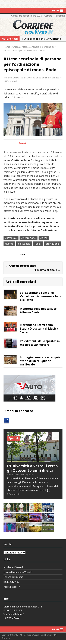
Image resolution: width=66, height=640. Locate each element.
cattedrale (11, 238)
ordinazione (52, 243)
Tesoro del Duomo (13, 576)
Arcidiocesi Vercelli (13, 567)
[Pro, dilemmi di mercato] (35, 520)
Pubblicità (60, 15)
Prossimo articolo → (47, 270)
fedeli (38, 243)
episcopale (24, 243)
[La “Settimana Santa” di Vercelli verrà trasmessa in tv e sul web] (10, 297)
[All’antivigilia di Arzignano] (10, 520)
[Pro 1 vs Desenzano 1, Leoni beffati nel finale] (48, 529)
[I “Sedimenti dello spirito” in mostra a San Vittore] (10, 345)
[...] (48, 490)
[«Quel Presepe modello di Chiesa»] (22, 510)
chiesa (44, 238)
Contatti (48, 15)
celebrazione (28, 238)
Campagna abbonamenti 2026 (26, 15)
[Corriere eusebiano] (33, 27)
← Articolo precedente (20, 265)
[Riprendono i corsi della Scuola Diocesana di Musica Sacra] (10, 329)
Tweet (22, 143)
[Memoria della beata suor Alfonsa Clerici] (10, 313)
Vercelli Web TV (12, 586)
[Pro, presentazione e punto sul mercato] (10, 529)
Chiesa (55, 77)
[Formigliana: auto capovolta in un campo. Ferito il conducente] (22, 520)
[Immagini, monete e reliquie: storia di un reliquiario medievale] (10, 362)
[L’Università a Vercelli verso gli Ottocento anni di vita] (33, 459)
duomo (9, 243)
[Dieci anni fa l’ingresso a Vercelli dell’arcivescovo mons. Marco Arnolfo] (10, 510)
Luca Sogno (42, 77)
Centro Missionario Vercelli (18, 572)
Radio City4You (11, 581)
